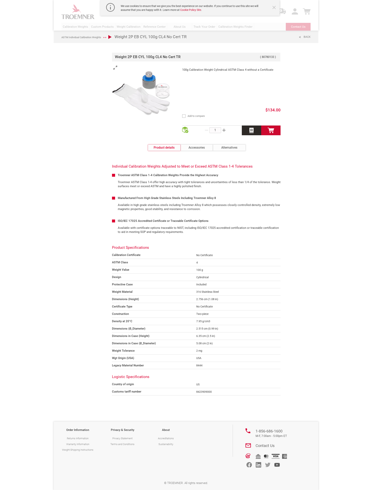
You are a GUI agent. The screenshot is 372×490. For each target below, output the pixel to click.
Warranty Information (77, 444)
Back (307, 36)
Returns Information (78, 438)
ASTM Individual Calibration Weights (81, 37)
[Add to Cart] (271, 130)
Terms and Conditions (122, 444)
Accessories (197, 147)
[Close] (274, 8)
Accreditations (166, 438)
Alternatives (229, 147)
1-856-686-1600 (271, 433)
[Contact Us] (248, 445)
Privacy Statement (122, 438)
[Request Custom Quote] (251, 130)
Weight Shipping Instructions (77, 449)
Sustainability (165, 444)
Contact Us (265, 445)
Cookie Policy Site (190, 9)
